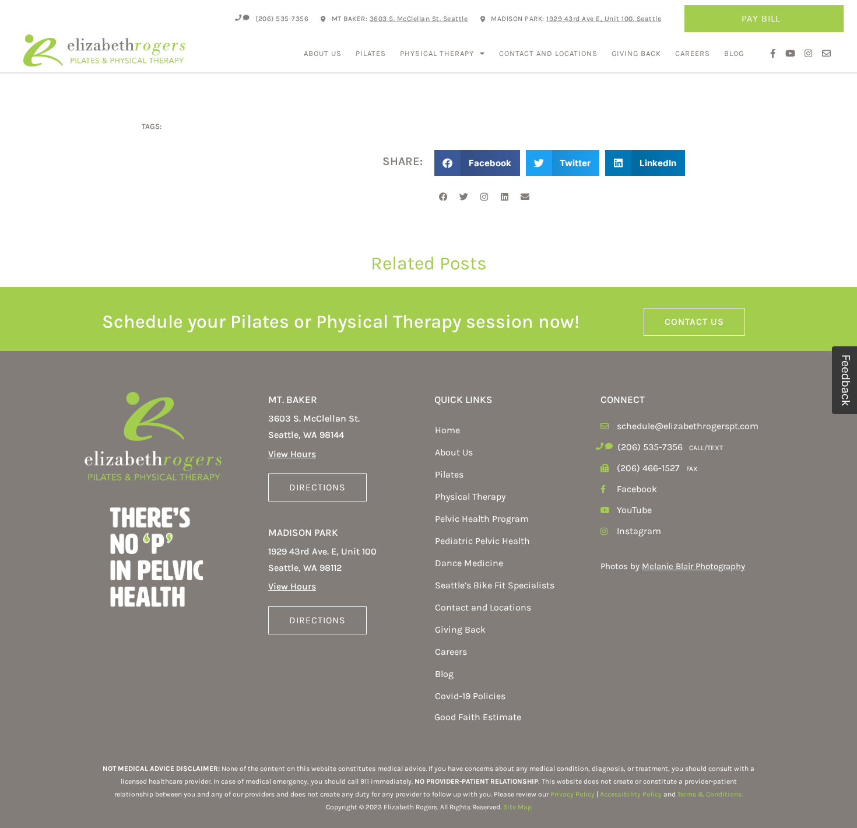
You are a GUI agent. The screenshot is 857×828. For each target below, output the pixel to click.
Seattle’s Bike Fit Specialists (494, 585)
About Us (323, 53)
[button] (477, 163)
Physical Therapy (437, 53)
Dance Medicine (469, 563)
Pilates (371, 53)
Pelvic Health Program (482, 518)
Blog (734, 53)
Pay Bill (761, 18)
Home (447, 430)
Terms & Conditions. (710, 794)
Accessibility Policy (631, 794)
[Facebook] (443, 196)
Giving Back (636, 53)
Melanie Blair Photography (693, 566)
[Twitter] (463, 196)
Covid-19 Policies (470, 695)
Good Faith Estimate (477, 716)
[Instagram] (484, 196)
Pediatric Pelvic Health (482, 540)
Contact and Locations (548, 53)
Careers (692, 53)
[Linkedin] (504, 196)
